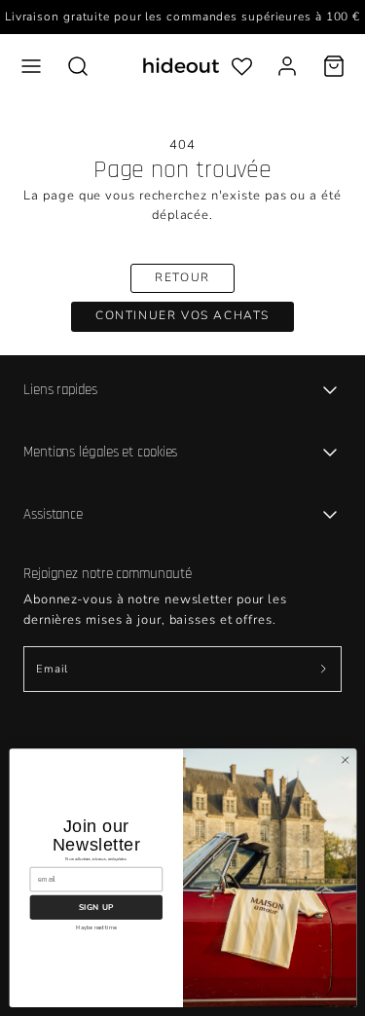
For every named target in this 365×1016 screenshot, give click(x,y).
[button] (31, 66)
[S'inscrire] (323, 669)
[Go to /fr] (181, 65)
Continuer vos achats (182, 315)
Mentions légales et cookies (100, 452)
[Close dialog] (344, 760)
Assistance (53, 514)
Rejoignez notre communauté (107, 573)
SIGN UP (95, 906)
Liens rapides (60, 390)
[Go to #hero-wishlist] (242, 65)
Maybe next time (96, 927)
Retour (182, 277)
